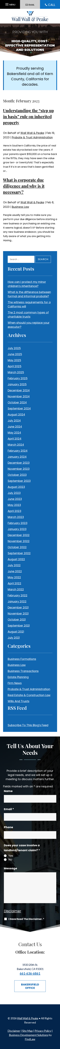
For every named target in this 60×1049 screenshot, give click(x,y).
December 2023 (19, 463)
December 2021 (18, 607)
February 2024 (18, 451)
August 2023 (16, 487)
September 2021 (19, 625)
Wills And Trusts (18, 701)
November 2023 (19, 469)
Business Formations (22, 659)
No (10, 859)
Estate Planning (18, 677)
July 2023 (14, 493)
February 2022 (17, 595)
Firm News (15, 683)
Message (10, 868)
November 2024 (19, 396)
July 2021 (14, 638)
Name (8, 791)
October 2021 (17, 619)
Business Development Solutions (28, 1035)
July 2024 (14, 420)
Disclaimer (12, 911)
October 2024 (17, 402)
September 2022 (19, 553)
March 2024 (16, 445)
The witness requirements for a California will (29, 304)
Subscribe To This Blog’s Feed (28, 725)
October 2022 (17, 547)
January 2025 (17, 384)
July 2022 (14, 565)
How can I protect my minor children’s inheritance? (27, 284)
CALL (51, 5)
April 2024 (14, 439)
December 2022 (19, 535)
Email (9, 809)
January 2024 (17, 457)
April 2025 (14, 366)
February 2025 (18, 378)
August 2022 (16, 559)
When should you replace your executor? (29, 325)
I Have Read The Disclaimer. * (26, 919)
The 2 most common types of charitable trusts (28, 314)
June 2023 (15, 499)
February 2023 (17, 523)
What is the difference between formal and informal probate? (29, 294)
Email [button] (31, 4)
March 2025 (16, 372)
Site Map (27, 1030)
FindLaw (30, 1039)
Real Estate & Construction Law (29, 695)
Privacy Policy (43, 1030)
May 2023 (14, 505)
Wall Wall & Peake (32, 133)
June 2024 (15, 426)
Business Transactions (23, 671)
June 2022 (15, 571)
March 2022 (16, 589)
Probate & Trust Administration (32, 137)
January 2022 (17, 601)
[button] (9, 3)
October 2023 (17, 475)
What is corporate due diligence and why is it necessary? (23, 186)
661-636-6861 (30, 973)
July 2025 (14, 348)
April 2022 (14, 583)
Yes (10, 855)
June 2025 (15, 354)
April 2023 (14, 511)
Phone (8, 827)
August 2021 (16, 632)
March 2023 (16, 517)
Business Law (20, 207)
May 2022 (14, 577)
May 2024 (14, 433)
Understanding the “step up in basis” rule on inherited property (28, 116)
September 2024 (19, 408)
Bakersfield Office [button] (30, 986)
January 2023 (17, 529)
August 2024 (16, 414)
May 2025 (14, 360)
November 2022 (19, 541)
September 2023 (19, 481)
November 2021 (18, 613)
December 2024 (19, 390)
